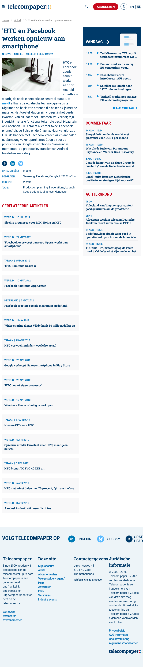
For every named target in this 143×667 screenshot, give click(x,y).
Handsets (60, 191)
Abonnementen (47, 574)
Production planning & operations (43, 187)
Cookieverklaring (119, 639)
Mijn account (46, 566)
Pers (41, 591)
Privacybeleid (117, 630)
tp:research (9, 616)
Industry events (47, 599)
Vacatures (44, 595)
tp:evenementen (12, 620)
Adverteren (44, 587)
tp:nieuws (9, 611)
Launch (70, 187)
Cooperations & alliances (38, 191)
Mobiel (17, 20)
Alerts (41, 570)
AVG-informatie (118, 634)
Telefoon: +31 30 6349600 (88, 579)
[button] (124, 6)
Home (5, 20)
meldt (6, 103)
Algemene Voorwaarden (123, 643)
